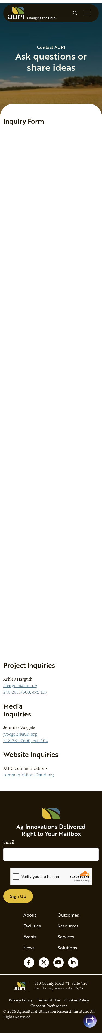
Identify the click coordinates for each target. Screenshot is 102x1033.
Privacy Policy (21, 1000)
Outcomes (68, 915)
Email (8, 842)
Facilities (32, 926)
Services (66, 936)
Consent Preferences (48, 1005)
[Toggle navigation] (87, 13)
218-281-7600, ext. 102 (25, 740)
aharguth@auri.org (20, 685)
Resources (68, 926)
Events (30, 936)
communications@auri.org (28, 775)
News (28, 947)
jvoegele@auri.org (20, 734)
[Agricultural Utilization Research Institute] (32, 13)
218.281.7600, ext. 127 (25, 692)
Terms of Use (48, 1000)
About (29, 915)
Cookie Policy (76, 1000)
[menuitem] (34, 915)
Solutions (67, 947)
